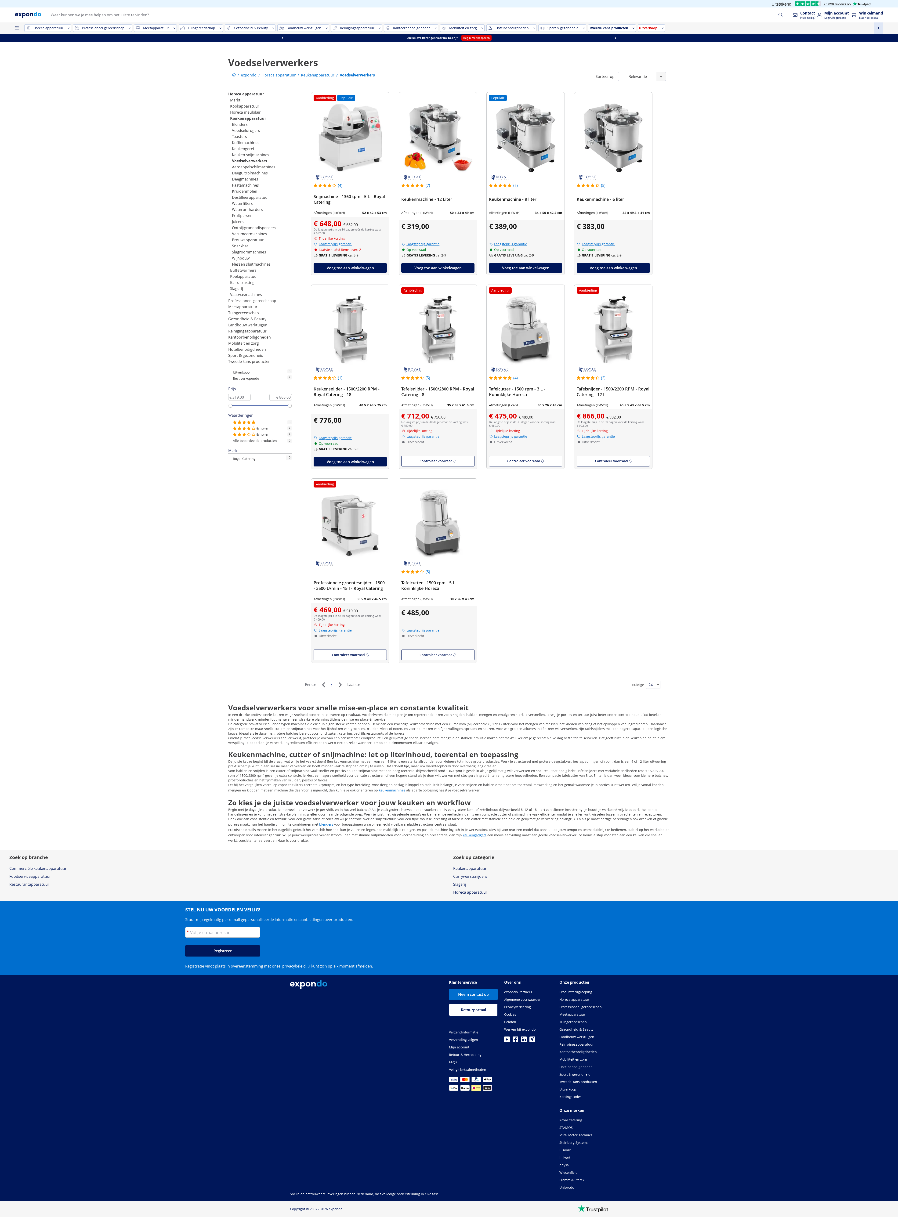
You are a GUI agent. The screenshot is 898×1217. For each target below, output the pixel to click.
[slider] (230, 405)
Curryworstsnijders (470, 876)
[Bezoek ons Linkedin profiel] (524, 1040)
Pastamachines (245, 185)
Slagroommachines (249, 252)
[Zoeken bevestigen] (780, 15)
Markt (235, 100)
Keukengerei (243, 148)
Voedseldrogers (246, 130)
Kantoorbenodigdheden (249, 337)
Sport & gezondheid (245, 355)
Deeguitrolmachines (250, 173)
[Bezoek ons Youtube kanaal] (507, 1040)
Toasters (239, 136)
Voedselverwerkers (249, 160)
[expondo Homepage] (234, 75)
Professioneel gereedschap (252, 300)
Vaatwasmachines (246, 294)
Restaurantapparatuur (29, 884)
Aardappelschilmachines (253, 167)
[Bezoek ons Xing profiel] (532, 1040)
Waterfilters (242, 203)
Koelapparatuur (244, 276)
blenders (326, 824)
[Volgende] (340, 685)
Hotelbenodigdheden (247, 349)
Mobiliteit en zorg (243, 343)
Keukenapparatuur (248, 118)
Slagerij (236, 288)
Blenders (240, 124)
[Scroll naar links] (282, 38)
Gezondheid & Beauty (247, 318)
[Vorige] (323, 685)
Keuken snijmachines (250, 154)
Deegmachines (245, 179)
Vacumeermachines (249, 233)
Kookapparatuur (244, 106)
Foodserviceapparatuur (30, 876)
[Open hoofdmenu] (17, 28)
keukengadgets (474, 835)
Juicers (238, 221)
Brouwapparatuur (248, 239)
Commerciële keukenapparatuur (38, 868)
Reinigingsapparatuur (247, 331)
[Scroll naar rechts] (615, 38)
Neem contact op (473, 994)
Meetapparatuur (242, 306)
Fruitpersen (242, 215)
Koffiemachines (245, 142)
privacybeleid (294, 966)
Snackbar (240, 246)
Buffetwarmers (243, 270)
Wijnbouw (241, 258)
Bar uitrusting (242, 282)
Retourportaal (473, 1009)
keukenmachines (392, 790)
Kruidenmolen (244, 191)
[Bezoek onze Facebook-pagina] (515, 1040)
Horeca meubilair (245, 112)
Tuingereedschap (243, 312)
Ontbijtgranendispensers (254, 227)
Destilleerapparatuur (250, 197)
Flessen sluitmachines (251, 264)
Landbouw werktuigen (247, 325)
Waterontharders (247, 209)
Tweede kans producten (249, 361)
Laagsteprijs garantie (335, 244)
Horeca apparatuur (246, 94)
